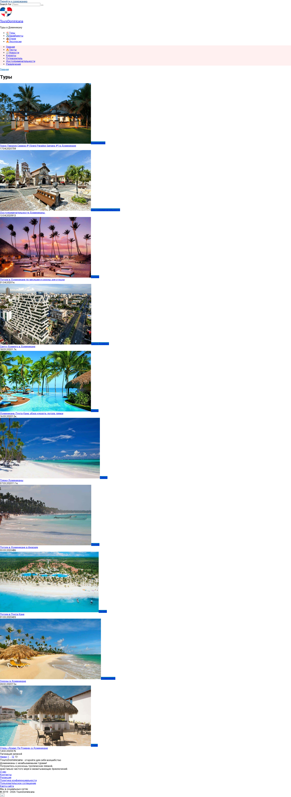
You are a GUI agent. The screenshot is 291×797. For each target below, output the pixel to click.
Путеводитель (14, 58)
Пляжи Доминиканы (11, 480)
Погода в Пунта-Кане (12, 614)
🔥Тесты (11, 49)
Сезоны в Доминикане (13, 681)
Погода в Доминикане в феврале (19, 547)
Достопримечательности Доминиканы (22, 212)
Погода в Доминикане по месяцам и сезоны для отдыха (32, 279)
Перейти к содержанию (13, 1)
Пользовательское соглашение (18, 783)
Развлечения (13, 64)
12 (13, 756)
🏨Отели (11, 38)
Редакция (5, 777)
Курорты (11, 55)
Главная (10, 46)
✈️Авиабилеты (14, 35)
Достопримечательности (20, 61)
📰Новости (12, 52)
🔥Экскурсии (14, 41)
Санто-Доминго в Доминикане (17, 346)
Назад (3, 756)
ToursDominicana (11, 21)
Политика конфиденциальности (18, 780)
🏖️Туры (10, 32)
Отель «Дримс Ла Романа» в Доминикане (24, 748)
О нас (3, 771)
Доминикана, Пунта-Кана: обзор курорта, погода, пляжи (31, 413)
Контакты (6, 774)
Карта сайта (7, 786)
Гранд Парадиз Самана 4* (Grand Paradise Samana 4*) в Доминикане (38, 145)
